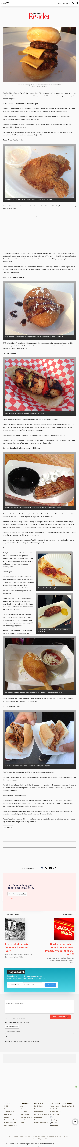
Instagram (56, 1120)
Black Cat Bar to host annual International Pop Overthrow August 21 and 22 (59, 949)
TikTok (54, 1123)
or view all (11, 898)
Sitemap (58, 1136)
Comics (6, 1117)
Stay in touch (55, 1103)
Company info (67, 1103)
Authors (7, 1109)
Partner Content (10, 1123)
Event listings (25, 1114)
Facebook (55, 1114)
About (16, 1136)
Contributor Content (11, 1120)
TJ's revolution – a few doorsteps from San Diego (18, 947)
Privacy (65, 1136)
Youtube (55, 1125)
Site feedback (55, 1109)
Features (7, 1103)
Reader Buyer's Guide (11, 1125)
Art (21, 1106)
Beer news (38, 1109)
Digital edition (43, 1139)
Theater (23, 1120)
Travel (22, 1123)
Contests (23, 1111)
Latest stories (9, 1111)
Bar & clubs (38, 1106)
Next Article (68, 915)
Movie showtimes (26, 1117)
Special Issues (9, 1114)
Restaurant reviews (41, 1123)
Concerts (23, 1109)
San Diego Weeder (68, 1106)
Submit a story (55, 1111)
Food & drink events (41, 1114)
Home (10, 1136)
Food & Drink (39, 1103)
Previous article (12, 915)
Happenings (24, 1103)
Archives (7, 1106)
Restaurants (38, 1120)
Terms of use (32, 1139)
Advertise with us (47, 1136)
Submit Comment (58, 1017)
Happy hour (38, 1117)
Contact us (35, 1136)
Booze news (38, 1111)
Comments (8, 827)
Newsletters (54, 1106)
